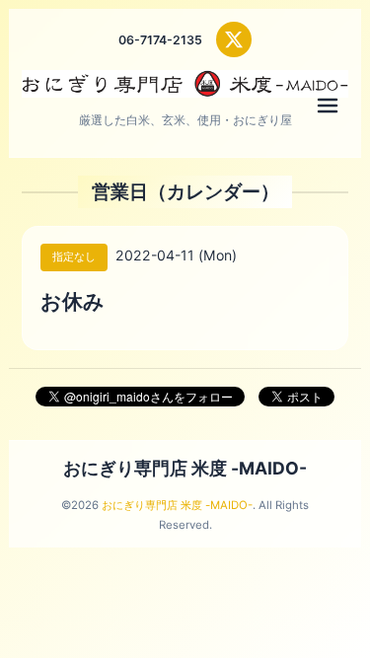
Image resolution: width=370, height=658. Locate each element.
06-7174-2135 (160, 40)
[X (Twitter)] (234, 39)
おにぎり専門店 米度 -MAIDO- (185, 468)
